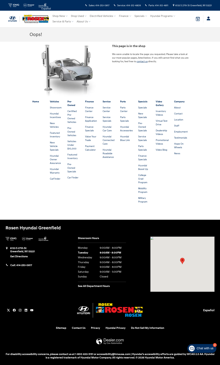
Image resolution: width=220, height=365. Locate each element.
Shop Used (77, 16)
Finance (124, 16)
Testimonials (180, 137)
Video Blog (161, 149)
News (177, 153)
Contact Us (78, 328)
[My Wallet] (197, 19)
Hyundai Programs (161, 16)
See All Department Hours (94, 286)
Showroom (56, 107)
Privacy (95, 328)
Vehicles (54, 101)
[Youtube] (31, 310)
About (177, 107)
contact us (142, 61)
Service (107, 101)
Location (178, 119)
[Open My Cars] (207, 19)
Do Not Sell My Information (147, 328)
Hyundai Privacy (115, 328)
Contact (178, 113)
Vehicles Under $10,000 (71, 145)
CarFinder (55, 178)
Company (179, 101)
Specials (139, 16)
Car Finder (72, 177)
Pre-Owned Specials (71, 168)
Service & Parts (61, 21)
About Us (82, 21)
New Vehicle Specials (54, 146)
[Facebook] (14, 310)
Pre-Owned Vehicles (71, 132)
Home (35, 101)
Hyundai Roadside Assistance (108, 153)
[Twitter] (8, 310)
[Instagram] (20, 310)
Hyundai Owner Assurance (55, 159)
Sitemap (61, 328)
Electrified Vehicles (101, 16)
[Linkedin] (26, 310)
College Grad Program (142, 179)
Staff (176, 125)
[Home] (14, 19)
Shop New (58, 16)
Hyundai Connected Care (108, 140)
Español (46, 8)
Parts (123, 101)
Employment (181, 131)
